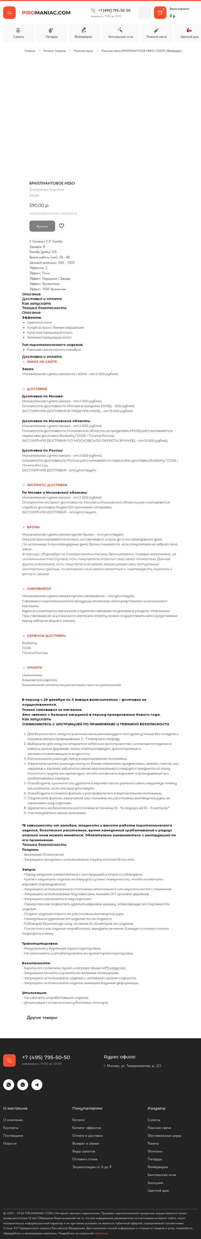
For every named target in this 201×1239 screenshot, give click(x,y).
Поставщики (13, 1135)
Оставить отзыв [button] (84, 1159)
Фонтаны (155, 1151)
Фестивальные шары (164, 1135)
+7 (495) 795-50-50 (114, 10)
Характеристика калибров (53, 213)
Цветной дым (158, 1190)
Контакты (10, 1127)
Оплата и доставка (87, 1135)
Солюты (154, 1119)
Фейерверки (158, 1166)
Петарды (155, 1159)
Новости (10, 1143)
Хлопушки (155, 1182)
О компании (13, 1119)
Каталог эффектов (86, 1127)
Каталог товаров (54, 50)
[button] (9, 12)
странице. (101, 1233)
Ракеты (153, 1143)
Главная (30, 50)
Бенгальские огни (162, 1174)
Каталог (78, 1119)
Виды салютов (83, 1151)
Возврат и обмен (85, 1143)
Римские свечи (83, 50)
